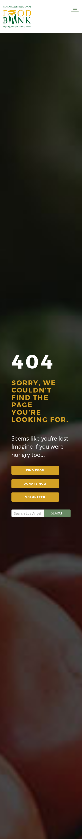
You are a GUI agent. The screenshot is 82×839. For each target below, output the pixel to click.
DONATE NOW (35, 483)
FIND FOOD (35, 470)
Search (57, 513)
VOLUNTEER (35, 497)
